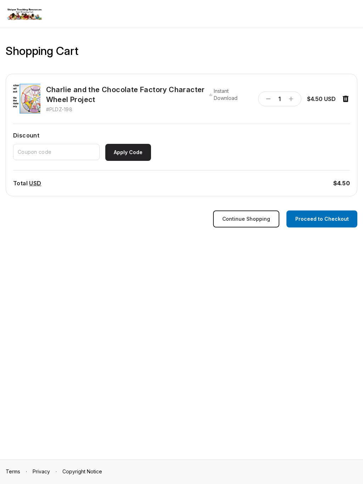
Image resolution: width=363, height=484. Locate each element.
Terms (13, 471)
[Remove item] (345, 99)
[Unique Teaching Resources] (24, 14)
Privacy (41, 471)
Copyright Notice (82, 471)
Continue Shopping (246, 219)
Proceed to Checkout (322, 219)
